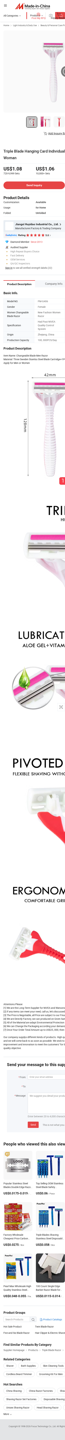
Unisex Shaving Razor (17, 1407)
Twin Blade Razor (44, 1326)
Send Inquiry (34, 185)
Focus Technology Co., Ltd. (44, 1426)
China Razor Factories (41, 1390)
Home (6, 25)
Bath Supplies (28, 1365)
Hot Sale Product (12, 1326)
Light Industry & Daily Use (25, 25)
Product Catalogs (52, 1319)
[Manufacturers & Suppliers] (32, 6)
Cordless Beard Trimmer (19, 1374)
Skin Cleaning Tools (53, 1365)
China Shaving (14, 1390)
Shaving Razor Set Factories (21, 1399)
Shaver (10, 1365)
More (6, 1414)
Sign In (8, 267)
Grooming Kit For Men (51, 1374)
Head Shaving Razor (48, 1407)
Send (33, 1124)
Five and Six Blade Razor (16, 1332)
